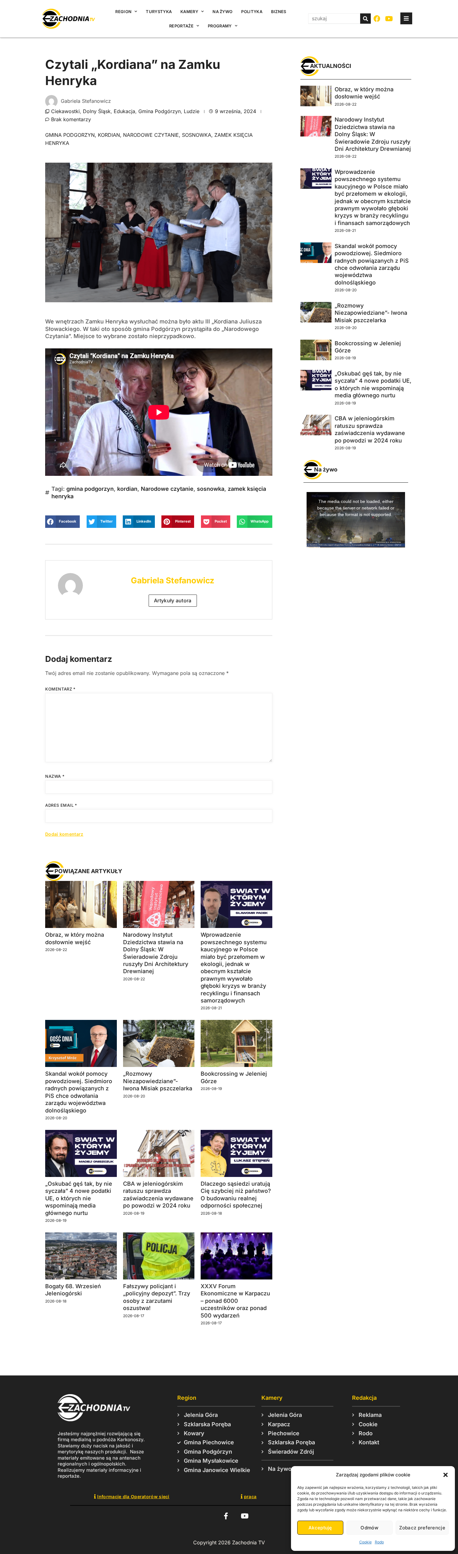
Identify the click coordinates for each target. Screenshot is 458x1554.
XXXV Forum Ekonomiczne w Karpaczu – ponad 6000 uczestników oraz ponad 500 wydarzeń (235, 1301)
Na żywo (222, 11)
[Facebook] (377, 19)
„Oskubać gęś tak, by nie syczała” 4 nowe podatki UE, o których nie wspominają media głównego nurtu (78, 1198)
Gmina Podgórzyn (159, 111)
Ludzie (191, 111)
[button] (445, 1475)
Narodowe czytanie (151, 135)
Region (123, 11)
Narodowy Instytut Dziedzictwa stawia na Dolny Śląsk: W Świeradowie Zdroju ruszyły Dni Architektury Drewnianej (373, 134)
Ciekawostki (65, 111)
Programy (219, 25)
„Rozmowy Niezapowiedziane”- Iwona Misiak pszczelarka (157, 1081)
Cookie (365, 1542)
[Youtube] (389, 19)
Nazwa (54, 776)
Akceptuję (320, 1528)
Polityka (251, 11)
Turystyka (159, 11)
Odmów (369, 1528)
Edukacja (124, 111)
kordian (109, 135)
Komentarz (60, 688)
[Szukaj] (365, 18)
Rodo (379, 1542)
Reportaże (181, 25)
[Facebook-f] (225, 1515)
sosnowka (196, 135)
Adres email (61, 805)
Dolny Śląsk (97, 111)
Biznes (278, 11)
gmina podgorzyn (70, 135)
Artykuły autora (173, 600)
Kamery (189, 11)
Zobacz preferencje (422, 1528)
